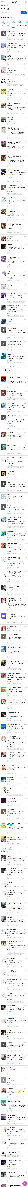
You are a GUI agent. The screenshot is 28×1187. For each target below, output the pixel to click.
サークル (4, 5)
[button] (2, 2)
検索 (24, 12)
